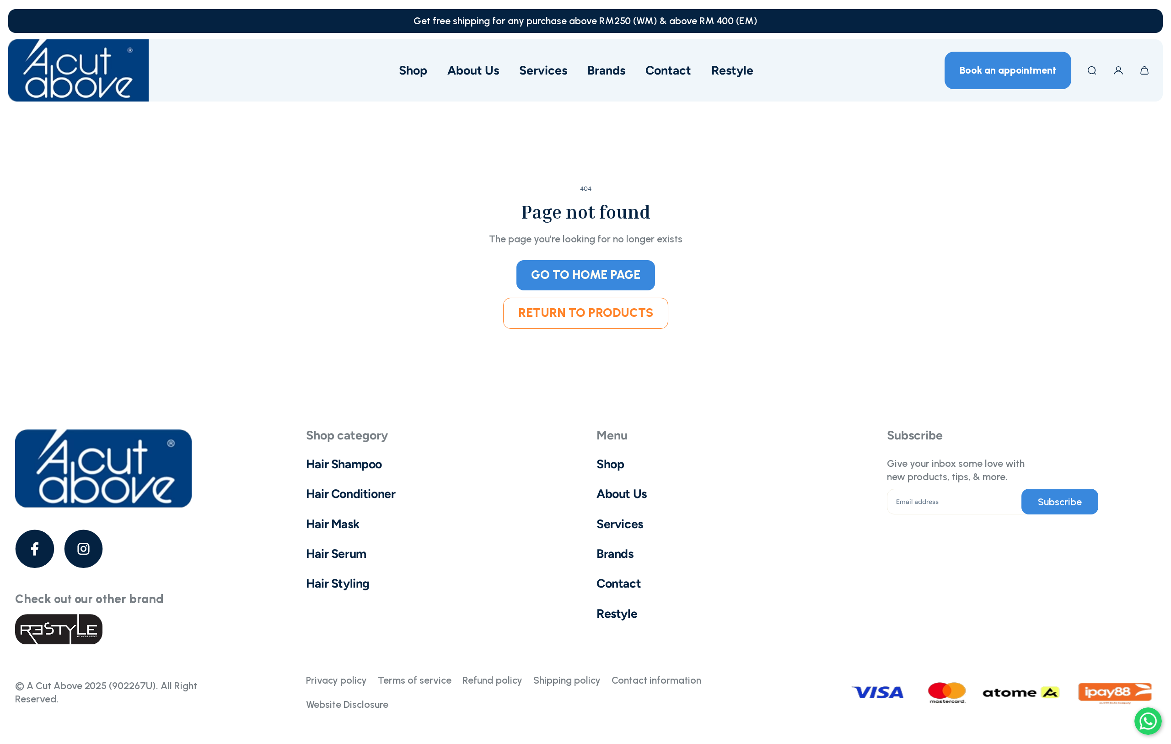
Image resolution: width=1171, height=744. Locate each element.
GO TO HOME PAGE (585, 275)
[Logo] (78, 70)
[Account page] (1118, 70)
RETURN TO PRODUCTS (585, 312)
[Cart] (1144, 70)
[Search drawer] (1091, 70)
